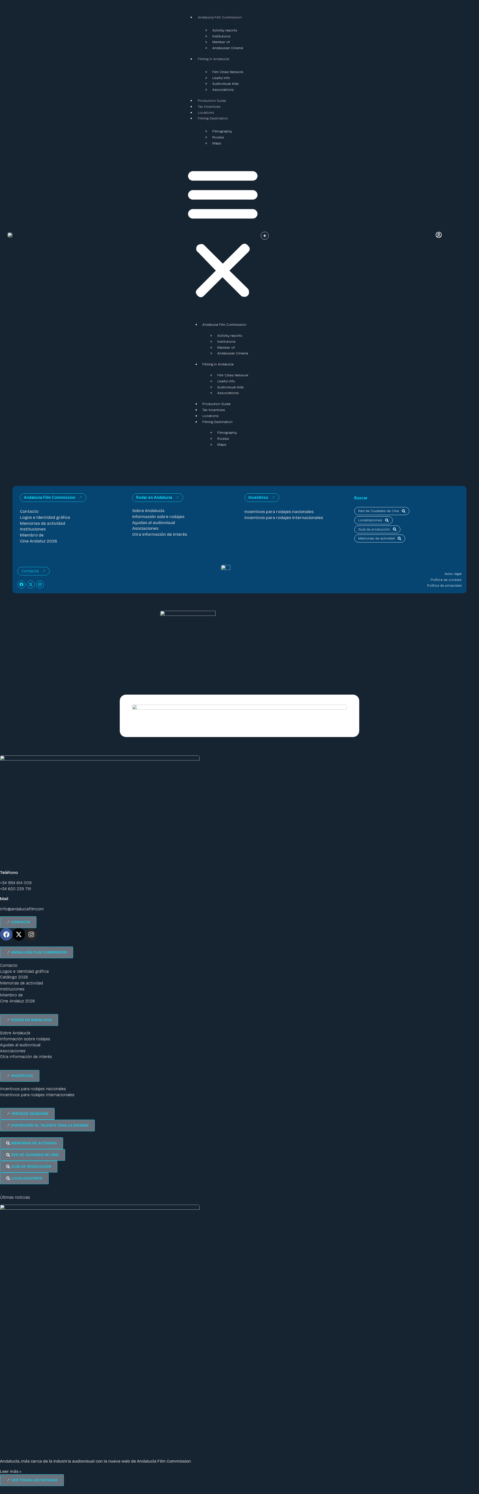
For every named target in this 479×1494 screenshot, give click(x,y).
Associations (223, 90)
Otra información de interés (159, 534)
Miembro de (32, 535)
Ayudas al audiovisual (153, 522)
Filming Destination (213, 118)
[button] (223, 233)
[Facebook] (21, 584)
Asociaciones (145, 528)
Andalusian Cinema (227, 48)
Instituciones (33, 529)
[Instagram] (40, 584)
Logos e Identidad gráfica (45, 517)
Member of (221, 42)
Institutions (221, 36)
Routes (218, 137)
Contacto (29, 511)
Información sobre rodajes (158, 516)
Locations (206, 112)
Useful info (221, 78)
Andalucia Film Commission (220, 17)
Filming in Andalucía (213, 59)
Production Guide (212, 101)
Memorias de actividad (42, 523)
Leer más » (10, 1471)
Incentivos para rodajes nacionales (279, 511)
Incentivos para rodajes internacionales (283, 517)
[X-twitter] (31, 584)
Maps (216, 143)
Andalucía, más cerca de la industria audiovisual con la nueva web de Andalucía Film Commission (95, 1461)
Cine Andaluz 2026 (38, 541)
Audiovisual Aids (225, 84)
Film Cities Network (227, 72)
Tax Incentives (209, 107)
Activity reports (224, 30)
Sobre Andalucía (148, 510)
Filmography (222, 131)
